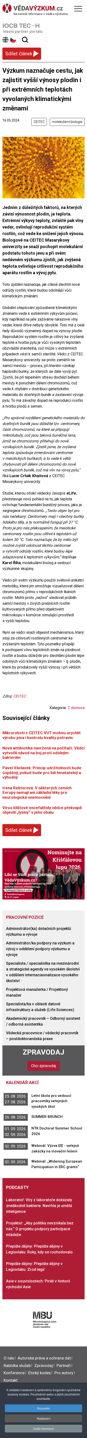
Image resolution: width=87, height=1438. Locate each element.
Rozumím (43, 1408)
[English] (5, 40)
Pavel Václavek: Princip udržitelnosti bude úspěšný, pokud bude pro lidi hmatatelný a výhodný (41, 772)
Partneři (64, 1365)
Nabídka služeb (17, 1365)
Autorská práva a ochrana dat (44, 1358)
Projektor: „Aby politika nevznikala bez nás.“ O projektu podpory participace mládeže (39, 1229)
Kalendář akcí (22, 1082)
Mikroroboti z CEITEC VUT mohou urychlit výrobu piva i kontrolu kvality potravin (41, 735)
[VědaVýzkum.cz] (42, 8)
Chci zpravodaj (43, 1066)
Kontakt (11, 1380)
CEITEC (39, 122)
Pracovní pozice (25, 917)
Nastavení (43, 1418)
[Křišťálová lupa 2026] (43, 873)
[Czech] (13, 40)
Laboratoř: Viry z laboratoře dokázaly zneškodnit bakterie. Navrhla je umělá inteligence (39, 1206)
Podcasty (17, 1187)
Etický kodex (39, 1372)
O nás (9, 1358)
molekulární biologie (67, 122)
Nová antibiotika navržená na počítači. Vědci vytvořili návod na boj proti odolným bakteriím (43, 753)
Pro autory (63, 1372)
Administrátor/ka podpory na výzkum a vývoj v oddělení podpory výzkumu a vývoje (40, 949)
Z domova (76, 707)
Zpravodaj (43, 1052)
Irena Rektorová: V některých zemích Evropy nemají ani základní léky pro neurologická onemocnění (37, 792)
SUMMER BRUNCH (47, 1116)
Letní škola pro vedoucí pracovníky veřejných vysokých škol (51, 1101)
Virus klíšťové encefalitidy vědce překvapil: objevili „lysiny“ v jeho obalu (42, 810)
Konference (14, 1372)
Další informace (43, 1428)
